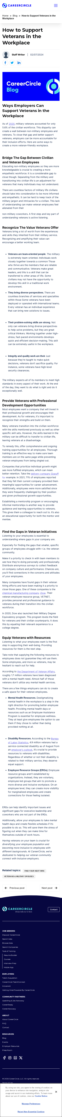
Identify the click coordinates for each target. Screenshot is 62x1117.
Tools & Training (8, 951)
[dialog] (31, 1100)
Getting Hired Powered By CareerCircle (18, 990)
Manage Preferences (31, 1104)
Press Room (7, 1050)
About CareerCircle (10, 1019)
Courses (7, 959)
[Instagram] (10, 1058)
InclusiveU (6, 986)
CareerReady (7, 1005)
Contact (54, 909)
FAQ (4, 1023)
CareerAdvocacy (9, 1009)
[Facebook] (4, 1058)
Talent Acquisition (9, 978)
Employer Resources (10, 1046)
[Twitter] (21, 1058)
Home (5, 15)
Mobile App (8, 967)
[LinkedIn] (15, 1058)
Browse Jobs (7, 943)
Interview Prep (10, 963)
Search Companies (10, 947)
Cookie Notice (41, 1096)
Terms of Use (7, 1083)
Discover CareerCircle (11, 935)
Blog (15, 15)
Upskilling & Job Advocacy (13, 1001)
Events (5, 1042)
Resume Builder (10, 955)
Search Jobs (7, 939)
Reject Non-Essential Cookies (31, 1112)
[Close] (56, 1091)
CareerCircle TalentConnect (13, 982)
